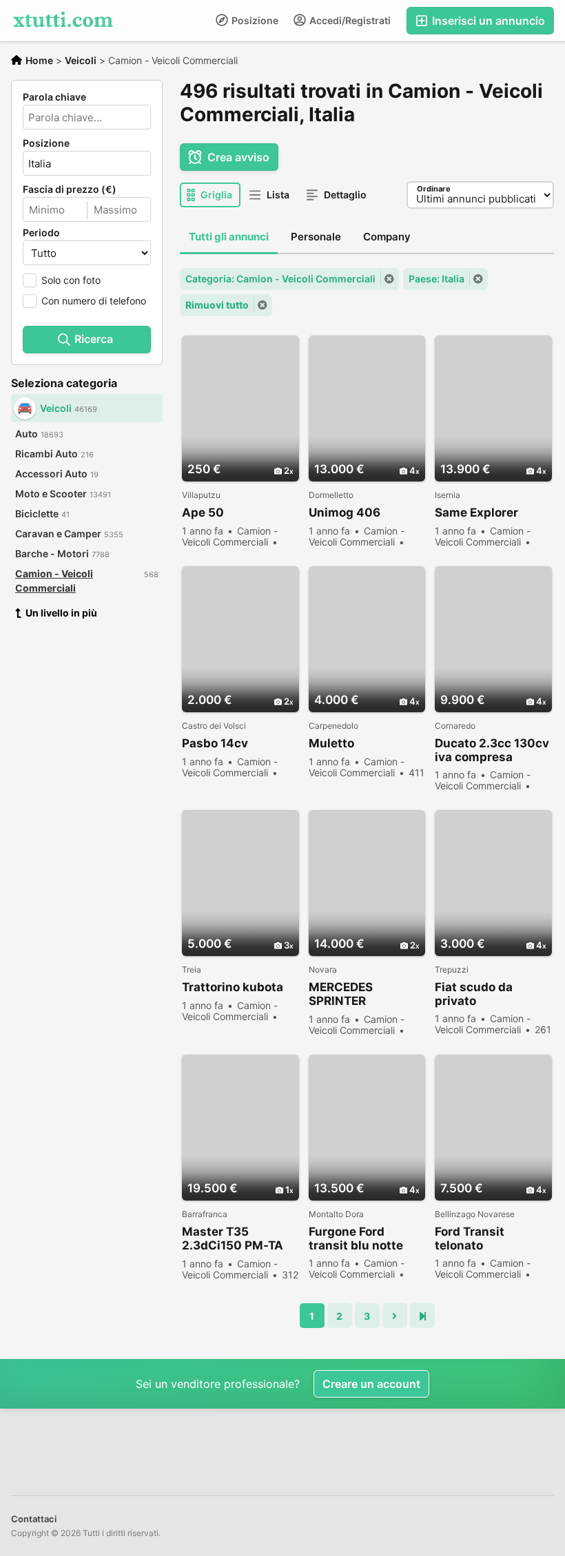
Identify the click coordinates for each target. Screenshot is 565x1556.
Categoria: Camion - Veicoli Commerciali (280, 278)
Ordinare (434, 189)
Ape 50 (203, 512)
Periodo (41, 232)
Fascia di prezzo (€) (69, 189)
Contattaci (33, 1518)
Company (387, 236)
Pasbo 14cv (215, 743)
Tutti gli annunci (229, 236)
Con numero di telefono (93, 301)
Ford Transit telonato (469, 1238)
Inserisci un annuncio (487, 21)
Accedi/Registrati (349, 20)
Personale (316, 236)
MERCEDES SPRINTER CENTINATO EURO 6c (360, 994)
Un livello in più (61, 613)
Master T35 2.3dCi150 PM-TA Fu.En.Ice (232, 1239)
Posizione (253, 20)
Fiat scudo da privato (474, 994)
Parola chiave (54, 97)
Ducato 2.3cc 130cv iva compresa (492, 750)
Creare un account (371, 1384)
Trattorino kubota (232, 987)
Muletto (331, 743)
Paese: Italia (436, 278)
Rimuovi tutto (217, 305)
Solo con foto (71, 280)
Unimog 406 (344, 512)
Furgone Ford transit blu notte (356, 1238)
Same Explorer (476, 512)
